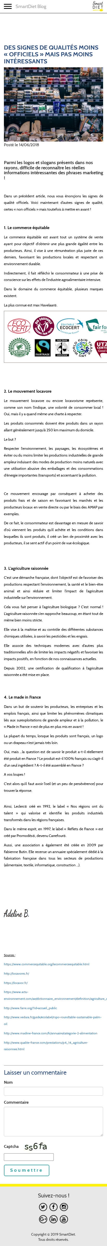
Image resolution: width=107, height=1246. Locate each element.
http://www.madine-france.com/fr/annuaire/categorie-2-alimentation (50, 1033)
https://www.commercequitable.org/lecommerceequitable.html (46, 964)
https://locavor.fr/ (16, 983)
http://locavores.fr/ (16, 973)
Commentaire (16, 1102)
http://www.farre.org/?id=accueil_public (30, 1008)
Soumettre (26, 1170)
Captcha (11, 1146)
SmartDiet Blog (31, 6)
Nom (8, 1082)
